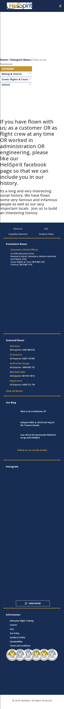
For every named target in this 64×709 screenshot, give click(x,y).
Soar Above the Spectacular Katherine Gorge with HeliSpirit (38, 436)
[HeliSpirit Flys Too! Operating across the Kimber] (14, 507)
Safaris (6, 84)
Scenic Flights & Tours (15, 79)
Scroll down (8, 49)
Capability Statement (17, 234)
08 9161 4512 (28, 375)
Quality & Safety (46, 234)
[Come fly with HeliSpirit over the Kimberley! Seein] (14, 591)
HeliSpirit (11, 164)
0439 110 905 (28, 358)
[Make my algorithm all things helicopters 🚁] (14, 549)
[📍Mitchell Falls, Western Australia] (14, 479)
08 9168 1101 (38, 262)
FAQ (46, 228)
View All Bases (14, 390)
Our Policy (14, 633)
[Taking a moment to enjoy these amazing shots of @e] (14, 521)
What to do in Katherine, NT (33, 411)
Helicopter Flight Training (22, 620)
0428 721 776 (28, 384)
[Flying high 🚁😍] (14, 493)
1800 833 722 (28, 367)
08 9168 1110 (26, 264)
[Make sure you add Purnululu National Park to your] (14, 535)
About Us (17, 228)
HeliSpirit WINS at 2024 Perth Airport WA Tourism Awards (37, 424)
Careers (13, 624)
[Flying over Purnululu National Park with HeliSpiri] (14, 563)
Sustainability (16, 641)
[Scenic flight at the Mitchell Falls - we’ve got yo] (14, 577)
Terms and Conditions (20, 645)
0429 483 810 (28, 349)
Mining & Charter (12, 73)
